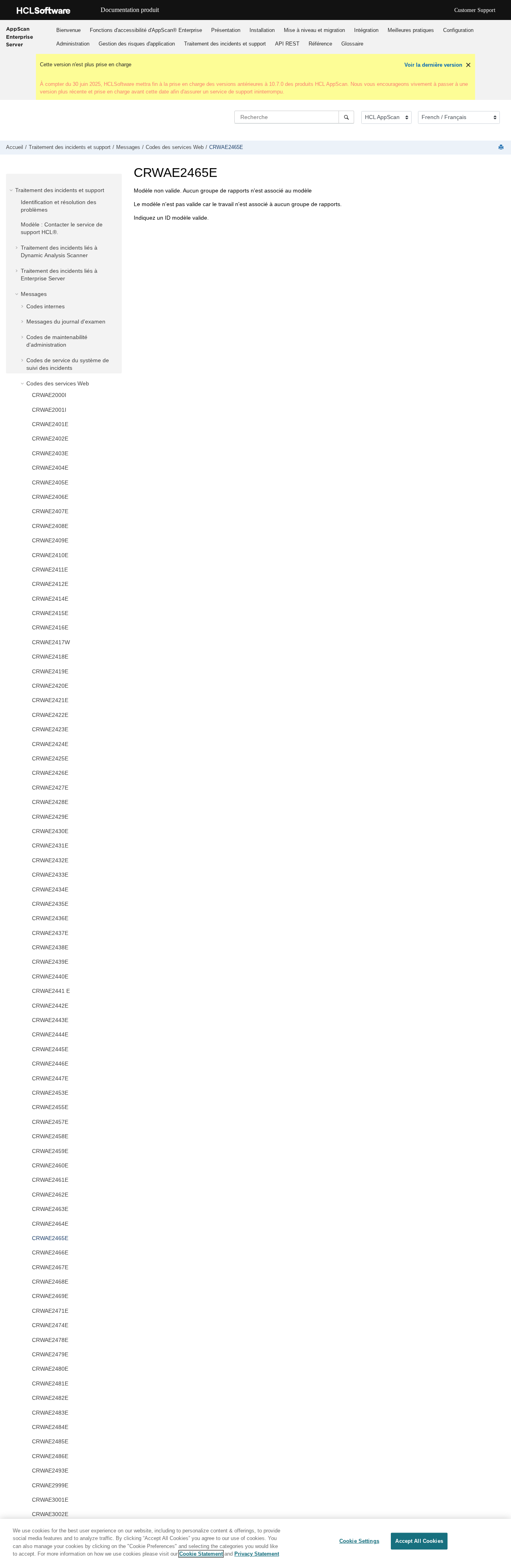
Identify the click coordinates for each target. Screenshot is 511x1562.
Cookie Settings (359, 1541)
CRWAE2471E (50, 1311)
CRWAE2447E (50, 1078)
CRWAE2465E (226, 147)
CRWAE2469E (50, 1296)
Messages (128, 147)
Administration (72, 44)
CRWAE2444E (50, 1034)
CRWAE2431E (50, 845)
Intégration (366, 30)
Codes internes (45, 306)
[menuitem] (68, 30)
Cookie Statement (201, 1554)
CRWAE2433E (50, 874)
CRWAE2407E (50, 511)
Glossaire (352, 44)
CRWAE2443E (50, 1020)
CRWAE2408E (50, 526)
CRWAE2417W (51, 642)
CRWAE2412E (50, 584)
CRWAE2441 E (51, 991)
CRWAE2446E (50, 1063)
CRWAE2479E (50, 1354)
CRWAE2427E (50, 787)
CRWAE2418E (50, 656)
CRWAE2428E (50, 802)
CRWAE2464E (50, 1224)
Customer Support (474, 10)
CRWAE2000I (49, 395)
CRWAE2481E (50, 1383)
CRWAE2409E (50, 540)
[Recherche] (346, 117)
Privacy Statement (256, 1554)
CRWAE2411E (50, 569)
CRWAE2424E (50, 744)
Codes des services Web (175, 147)
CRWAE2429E (50, 817)
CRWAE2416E (50, 627)
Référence (320, 44)
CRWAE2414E (50, 598)
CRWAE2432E (50, 860)
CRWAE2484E (50, 1427)
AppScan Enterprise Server (19, 36)
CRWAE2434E (50, 889)
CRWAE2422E (50, 715)
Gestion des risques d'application (137, 44)
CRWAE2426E (50, 773)
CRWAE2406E (50, 497)
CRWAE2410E (50, 555)
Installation (262, 30)
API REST (287, 44)
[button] (12, 190)
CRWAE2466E (50, 1252)
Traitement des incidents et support (225, 44)
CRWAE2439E (50, 962)
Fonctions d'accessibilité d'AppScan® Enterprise (146, 30)
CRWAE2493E (50, 1470)
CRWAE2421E (50, 700)
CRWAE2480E (50, 1369)
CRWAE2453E (50, 1093)
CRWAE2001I (49, 410)
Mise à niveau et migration (314, 30)
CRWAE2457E (50, 1122)
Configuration (458, 30)
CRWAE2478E (50, 1340)
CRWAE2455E (50, 1107)
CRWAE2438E (50, 947)
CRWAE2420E (50, 686)
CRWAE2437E (50, 933)
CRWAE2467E (50, 1267)
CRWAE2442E (50, 1005)
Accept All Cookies (419, 1541)
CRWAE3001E (50, 1500)
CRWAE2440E (50, 976)
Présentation (225, 30)
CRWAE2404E (50, 467)
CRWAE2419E (50, 671)
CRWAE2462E (50, 1194)
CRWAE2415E (50, 613)
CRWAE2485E (50, 1441)
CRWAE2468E (50, 1281)
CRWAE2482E (50, 1398)
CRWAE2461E (50, 1180)
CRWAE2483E (50, 1412)
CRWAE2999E (50, 1485)
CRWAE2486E (50, 1456)
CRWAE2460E (50, 1165)
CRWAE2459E (50, 1151)
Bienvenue (68, 30)
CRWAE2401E (50, 424)
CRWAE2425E (50, 758)
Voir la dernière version (433, 65)
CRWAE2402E (50, 438)
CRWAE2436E (50, 918)
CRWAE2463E (50, 1209)
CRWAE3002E (50, 1514)
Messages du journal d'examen (65, 321)
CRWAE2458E (50, 1136)
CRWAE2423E (50, 729)
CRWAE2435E (50, 904)
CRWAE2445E (50, 1049)
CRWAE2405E (50, 482)
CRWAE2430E (50, 831)
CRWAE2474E (50, 1325)
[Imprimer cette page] (502, 148)
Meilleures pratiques (411, 30)
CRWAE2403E (50, 453)
